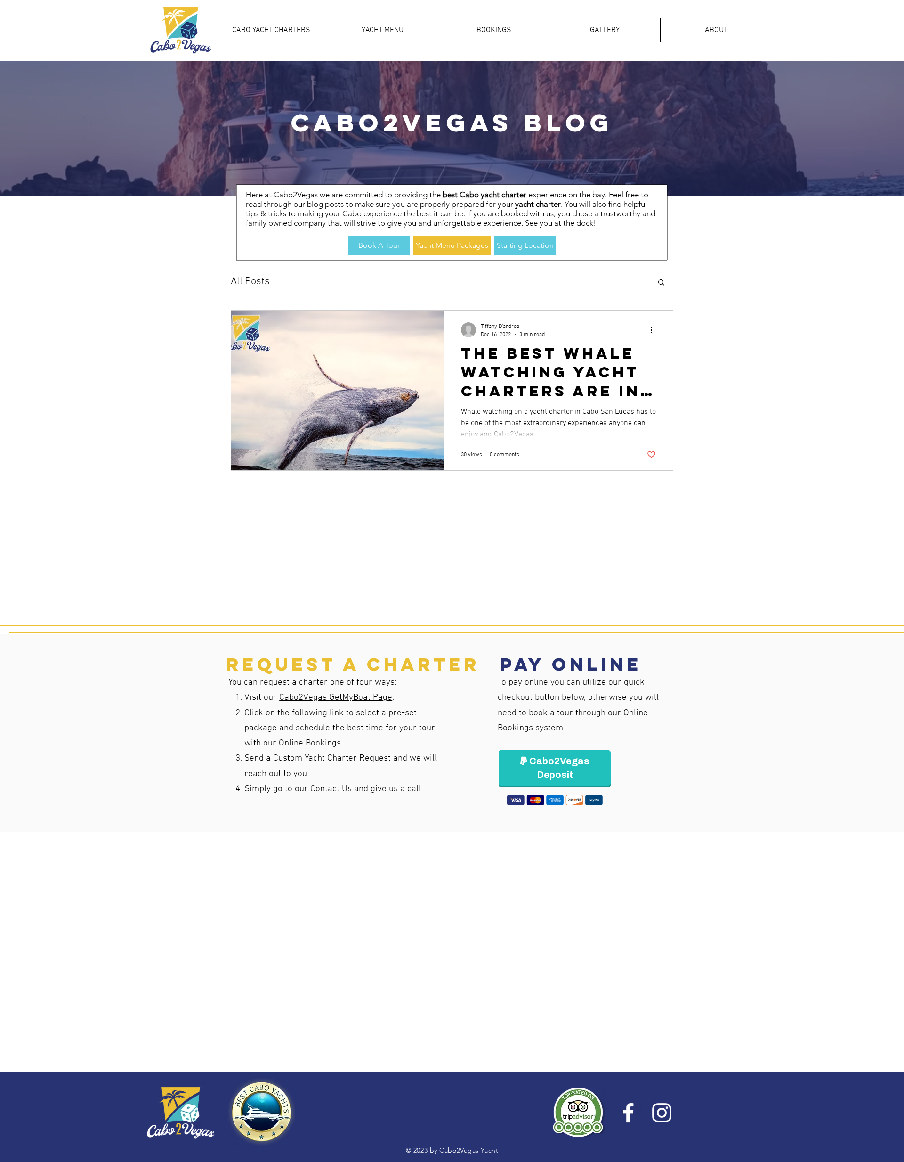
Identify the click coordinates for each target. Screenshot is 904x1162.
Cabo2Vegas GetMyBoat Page (335, 697)
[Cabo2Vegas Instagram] (662, 1113)
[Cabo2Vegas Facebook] (628, 1113)
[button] (661, 283)
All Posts (250, 281)
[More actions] (654, 330)
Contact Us (331, 789)
